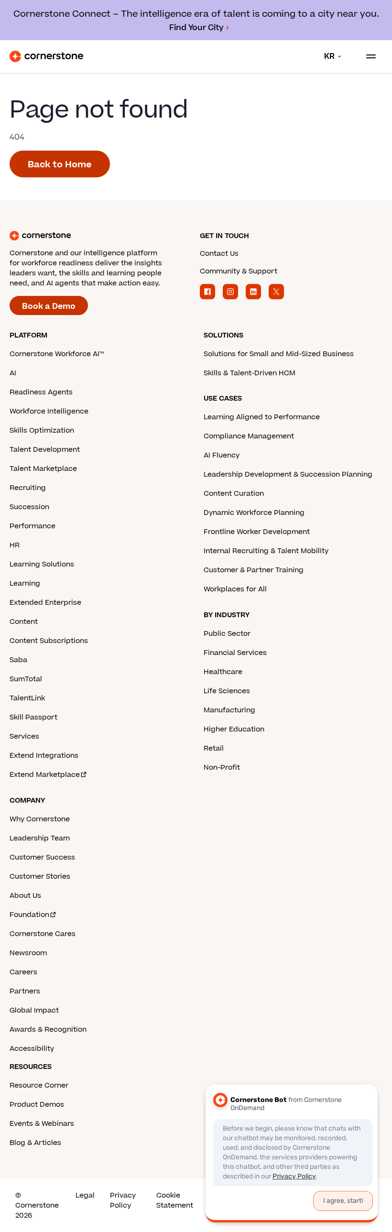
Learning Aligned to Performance (262, 417)
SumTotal (26, 679)
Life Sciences (227, 691)
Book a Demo (49, 306)
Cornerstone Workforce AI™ (57, 354)
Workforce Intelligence (49, 411)
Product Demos (37, 1105)
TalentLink (27, 698)
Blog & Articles (35, 1143)
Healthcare (223, 672)
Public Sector (227, 634)
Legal (85, 1195)
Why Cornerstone (40, 819)
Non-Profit (222, 768)
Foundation (29, 915)
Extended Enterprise (45, 603)
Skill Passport (33, 717)
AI (13, 373)
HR (15, 545)
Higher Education (234, 729)
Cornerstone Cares (43, 934)
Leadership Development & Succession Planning (288, 474)
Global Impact (34, 1010)
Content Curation (234, 494)
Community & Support (238, 271)
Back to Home (60, 164)
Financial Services (235, 653)
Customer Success (42, 857)
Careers (23, 972)
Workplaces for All (235, 589)
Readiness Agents (41, 392)
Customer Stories (40, 877)
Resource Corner (39, 1085)
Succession (29, 507)
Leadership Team (40, 838)
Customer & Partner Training (254, 570)
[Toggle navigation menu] (367, 56)
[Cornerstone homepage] (101, 235)
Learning (25, 583)
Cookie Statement (174, 1200)
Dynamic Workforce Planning (254, 513)
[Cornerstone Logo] (46, 56)
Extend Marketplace (45, 775)
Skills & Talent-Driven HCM (249, 373)
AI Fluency (222, 455)
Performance (32, 526)
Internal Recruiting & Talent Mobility (266, 551)
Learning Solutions (42, 564)
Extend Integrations (44, 756)
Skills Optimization (42, 430)
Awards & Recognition (48, 1030)
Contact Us (219, 254)
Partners (25, 991)
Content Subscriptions (49, 641)
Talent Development (45, 450)
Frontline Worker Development (257, 532)
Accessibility (32, 1049)
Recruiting (28, 488)
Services (24, 736)
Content (24, 622)
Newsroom (28, 953)
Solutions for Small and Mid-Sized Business (279, 354)
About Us (25, 896)
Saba (18, 660)
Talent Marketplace (43, 469)
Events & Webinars (42, 1124)
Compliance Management (249, 436)
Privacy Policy (123, 1200)
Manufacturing (229, 710)
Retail (214, 748)
